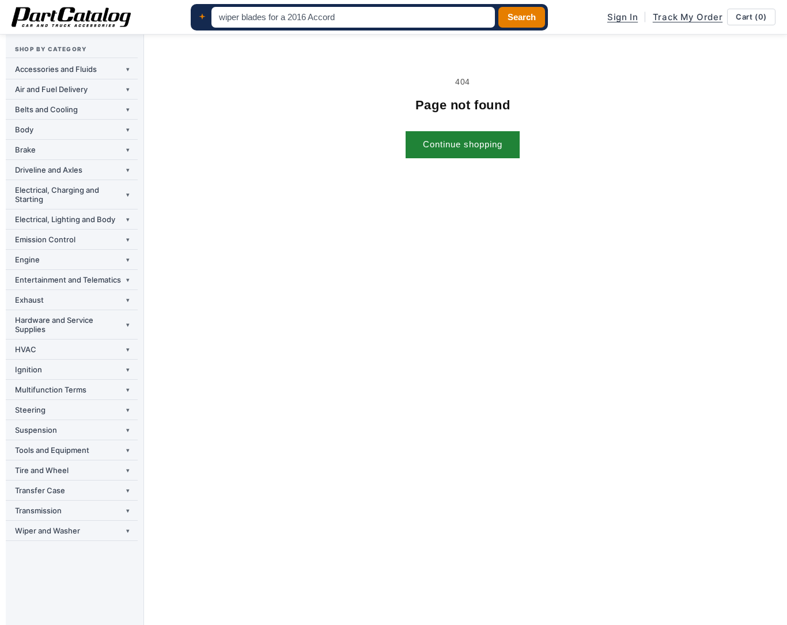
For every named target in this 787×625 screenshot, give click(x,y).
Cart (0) (751, 16)
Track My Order (687, 17)
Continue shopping (462, 144)
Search (522, 17)
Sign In (622, 17)
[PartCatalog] (71, 17)
